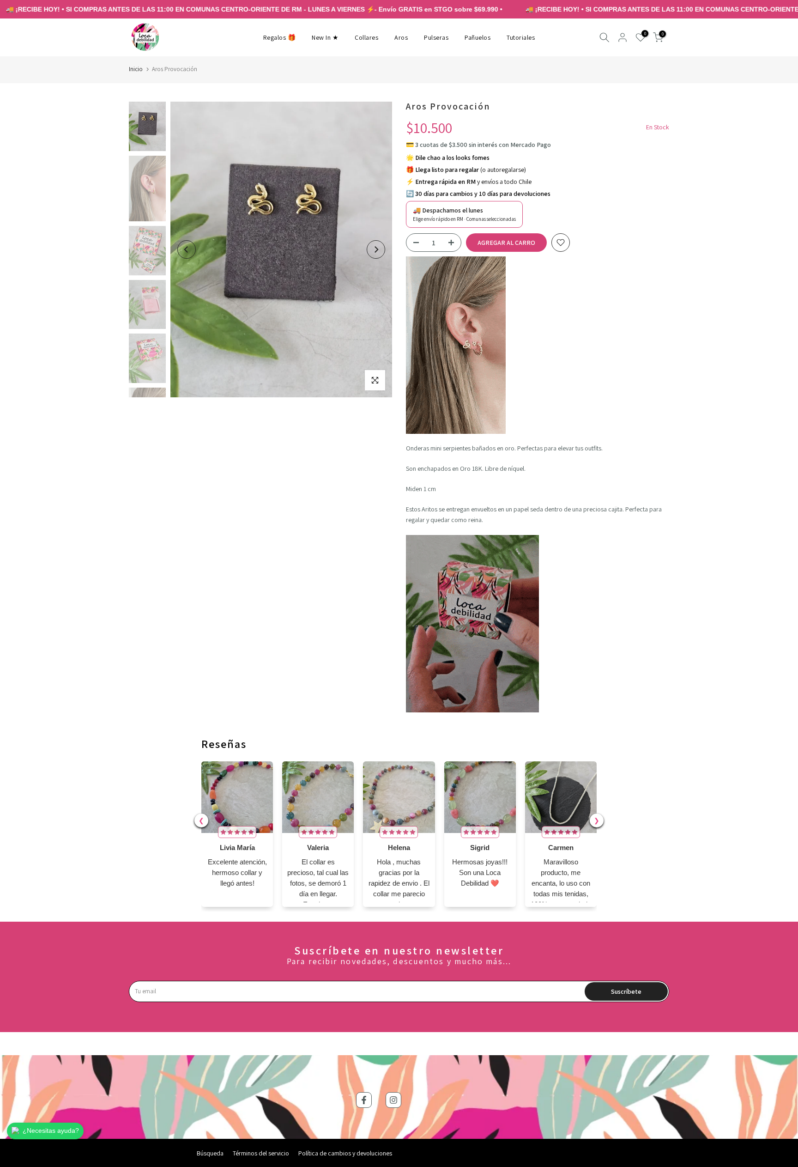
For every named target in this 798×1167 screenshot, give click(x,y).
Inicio (136, 69)
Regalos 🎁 (279, 37)
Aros (401, 37)
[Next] (376, 249)
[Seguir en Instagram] (393, 1100)
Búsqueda (210, 1153)
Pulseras (436, 37)
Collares (366, 37)
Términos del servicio (261, 1153)
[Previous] (186, 249)
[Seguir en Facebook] (364, 1100)
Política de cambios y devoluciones (345, 1153)
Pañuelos (477, 37)
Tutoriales (521, 37)
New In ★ (325, 37)
